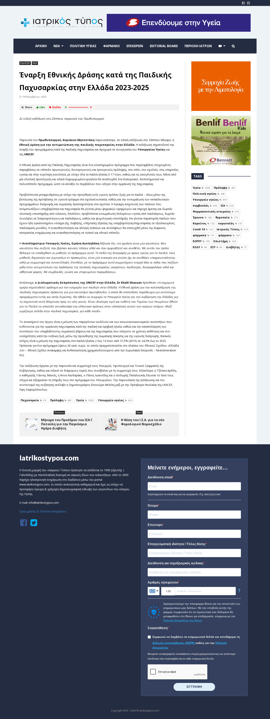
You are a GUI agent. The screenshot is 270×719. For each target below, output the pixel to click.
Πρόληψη (61, 400)
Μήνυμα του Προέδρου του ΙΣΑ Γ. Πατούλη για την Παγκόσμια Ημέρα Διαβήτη (67, 424)
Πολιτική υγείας (209, 193)
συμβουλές (205, 205)
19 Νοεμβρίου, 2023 (34, 96)
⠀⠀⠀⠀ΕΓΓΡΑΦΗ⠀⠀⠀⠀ (194, 686)
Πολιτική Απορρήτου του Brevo (182, 620)
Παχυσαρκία (33, 400)
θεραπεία (226, 217)
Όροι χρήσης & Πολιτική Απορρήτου (42, 511)
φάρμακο (229, 235)
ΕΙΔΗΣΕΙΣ (25, 63)
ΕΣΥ (216, 247)
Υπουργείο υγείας (115, 400)
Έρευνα (202, 217)
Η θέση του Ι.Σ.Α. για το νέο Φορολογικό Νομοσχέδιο (142, 422)
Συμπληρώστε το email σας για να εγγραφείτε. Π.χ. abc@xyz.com (184, 494)
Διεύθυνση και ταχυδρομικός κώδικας (175, 563)
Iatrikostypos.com (49, 457)
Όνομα (153, 505)
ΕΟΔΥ (200, 247)
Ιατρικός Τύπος (232, 229)
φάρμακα (203, 235)
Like (42, 107)
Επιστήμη (224, 241)
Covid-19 (203, 229)
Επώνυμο (155, 524)
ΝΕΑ (35, 63)
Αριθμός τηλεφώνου (163, 582)
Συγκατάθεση (158, 628)
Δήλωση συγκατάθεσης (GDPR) (174, 643)
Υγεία (84, 400)
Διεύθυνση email (160, 477)
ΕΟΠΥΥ (201, 241)
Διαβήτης (236, 247)
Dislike (56, 107)
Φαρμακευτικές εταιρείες (216, 211)
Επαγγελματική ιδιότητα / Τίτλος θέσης (177, 544)
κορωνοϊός (230, 223)
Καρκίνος (203, 223)
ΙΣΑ (227, 205)
